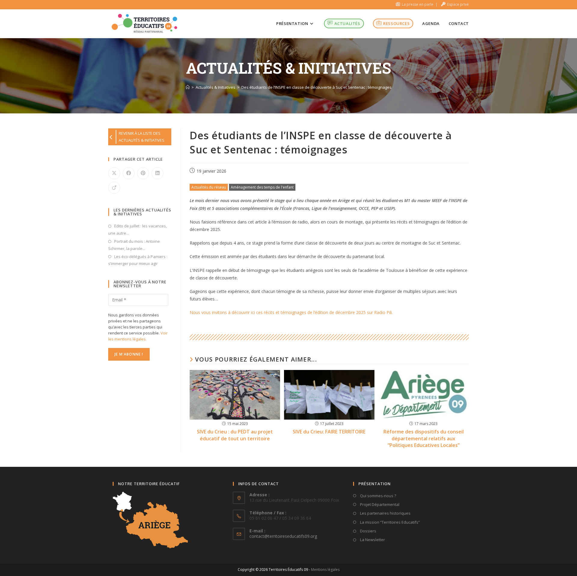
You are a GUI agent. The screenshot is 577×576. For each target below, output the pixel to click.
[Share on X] (114, 173)
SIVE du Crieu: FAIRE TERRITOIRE (329, 431)
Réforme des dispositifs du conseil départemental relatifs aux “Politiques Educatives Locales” (423, 438)
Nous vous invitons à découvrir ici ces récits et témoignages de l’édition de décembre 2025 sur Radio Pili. (291, 312)
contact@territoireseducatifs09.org (283, 536)
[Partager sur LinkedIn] (157, 173)
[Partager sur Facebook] (129, 173)
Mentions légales (325, 569)
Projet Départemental (379, 504)
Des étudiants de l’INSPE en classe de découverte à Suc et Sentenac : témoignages (316, 87)
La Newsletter (372, 539)
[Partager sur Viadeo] (114, 188)
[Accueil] (188, 87)
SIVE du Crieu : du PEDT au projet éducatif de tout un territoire (235, 435)
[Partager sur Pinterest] (143, 173)
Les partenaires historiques (385, 513)
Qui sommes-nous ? (377, 495)
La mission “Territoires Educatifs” (389, 522)
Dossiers (367, 531)
